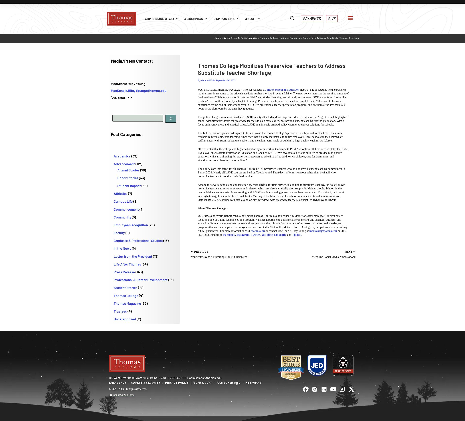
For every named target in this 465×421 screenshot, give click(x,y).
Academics (122, 156)
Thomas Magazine (127, 303)
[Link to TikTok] (342, 389)
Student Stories (125, 288)
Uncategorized (125, 319)
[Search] (170, 119)
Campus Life (123, 201)
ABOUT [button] (250, 18)
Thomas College (126, 296)
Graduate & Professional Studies (138, 240)
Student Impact (129, 186)
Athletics (120, 193)
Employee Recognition (131, 225)
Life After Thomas (127, 264)
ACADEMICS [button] (193, 18)
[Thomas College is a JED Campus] (317, 365)
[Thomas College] (125, 19)
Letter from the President (133, 256)
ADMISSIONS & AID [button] (159, 18)
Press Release (124, 272)
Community (122, 217)
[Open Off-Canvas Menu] (350, 18)
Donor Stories (127, 178)
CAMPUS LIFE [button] (224, 18)
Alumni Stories (128, 170)
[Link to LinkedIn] (323, 389)
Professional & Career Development (140, 280)
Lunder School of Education (281, 89)
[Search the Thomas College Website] (292, 18)
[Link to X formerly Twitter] (351, 389)
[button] (312, 18)
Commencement (126, 209)
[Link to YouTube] (333, 389)
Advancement (124, 164)
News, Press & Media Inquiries (240, 38)
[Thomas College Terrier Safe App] (343, 365)
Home (218, 38)
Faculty (119, 233)
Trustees (120, 311)
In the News (122, 248)
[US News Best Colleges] (291, 368)
